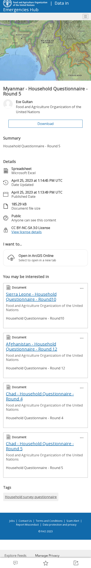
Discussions (15, 563)
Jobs (12, 521)
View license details (26, 232)
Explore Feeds (15, 555)
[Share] (76, 563)
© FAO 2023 (45, 531)
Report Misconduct (27, 524)
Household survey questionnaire (31, 497)
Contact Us (25, 521)
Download (45, 123)
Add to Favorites (45, 563)
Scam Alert (72, 521)
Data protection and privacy (59, 524)
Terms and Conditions (49, 521)
